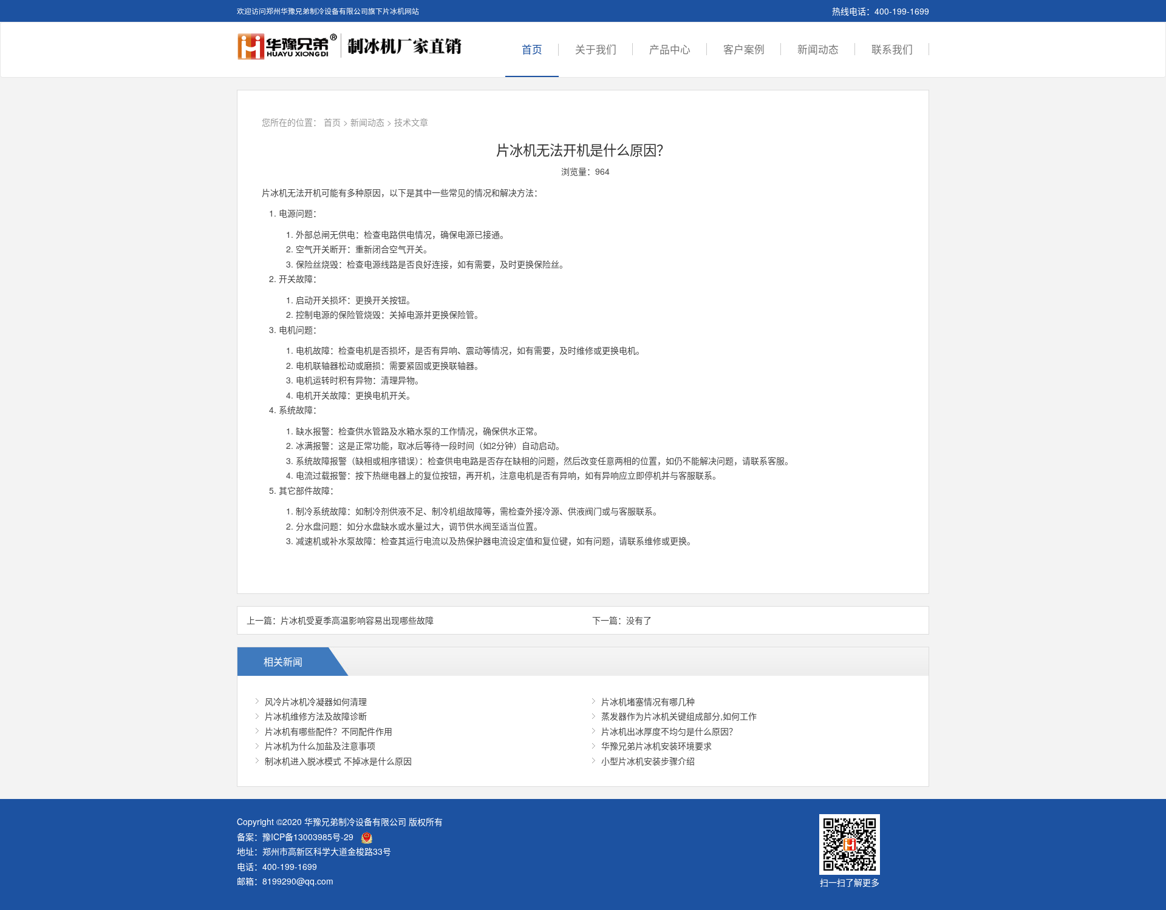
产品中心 (669, 49)
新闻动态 (818, 49)
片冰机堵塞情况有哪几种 (648, 701)
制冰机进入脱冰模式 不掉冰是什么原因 (338, 761)
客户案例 (744, 49)
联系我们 (892, 49)
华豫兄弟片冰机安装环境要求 (656, 746)
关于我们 (595, 49)
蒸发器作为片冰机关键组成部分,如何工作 (679, 716)
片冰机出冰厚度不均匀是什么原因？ (669, 731)
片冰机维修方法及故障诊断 (316, 716)
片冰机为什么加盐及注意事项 (320, 746)
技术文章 (411, 122)
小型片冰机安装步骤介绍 (648, 761)
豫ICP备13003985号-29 (307, 837)
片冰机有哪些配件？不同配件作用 (328, 731)
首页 (532, 49)
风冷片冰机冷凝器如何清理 (316, 701)
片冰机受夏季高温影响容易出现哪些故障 (357, 620)
